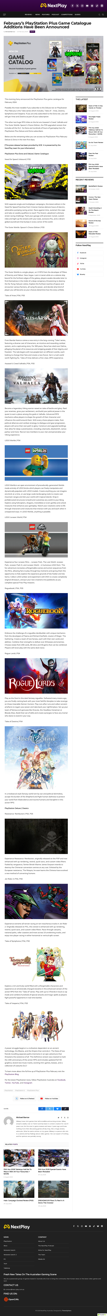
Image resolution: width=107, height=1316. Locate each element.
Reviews (28, 14)
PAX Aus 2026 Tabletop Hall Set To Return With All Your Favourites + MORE (18, 1171)
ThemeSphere (66, 1311)
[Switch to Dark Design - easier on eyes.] (99, 15)
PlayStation (9, 1090)
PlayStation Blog (12, 1074)
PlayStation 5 (20, 1090)
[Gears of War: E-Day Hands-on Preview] (81, 108)
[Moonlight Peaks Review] (81, 119)
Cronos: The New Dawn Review (95, 198)
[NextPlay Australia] (53, 5)
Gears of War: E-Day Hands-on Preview (96, 107)
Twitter (8, 1083)
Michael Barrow (10, 31)
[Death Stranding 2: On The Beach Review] (81, 210)
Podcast (55, 14)
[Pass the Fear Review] (81, 156)
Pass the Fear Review (93, 154)
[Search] (103, 14)
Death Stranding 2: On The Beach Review (95, 210)
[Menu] (4, 14)
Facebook (61, 1080)
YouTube (15, 1083)
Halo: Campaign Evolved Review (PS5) (18, 1201)
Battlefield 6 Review (96, 186)
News (37, 14)
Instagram (28, 1083)
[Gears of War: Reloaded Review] (81, 234)
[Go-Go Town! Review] (81, 145)
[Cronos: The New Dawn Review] (81, 199)
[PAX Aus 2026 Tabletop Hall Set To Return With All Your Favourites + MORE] (19, 1158)
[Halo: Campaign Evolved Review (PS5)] (19, 1189)
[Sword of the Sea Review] (81, 223)
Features (46, 14)
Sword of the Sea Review (95, 222)
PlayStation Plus (33, 1090)
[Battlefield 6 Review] (81, 189)
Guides (77, 14)
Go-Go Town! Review (96, 142)
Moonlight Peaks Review (94, 118)
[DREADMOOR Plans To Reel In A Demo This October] (53, 1189)
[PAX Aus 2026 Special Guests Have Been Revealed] (53, 1158)
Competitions (67, 14)
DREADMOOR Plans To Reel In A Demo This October (51, 1202)
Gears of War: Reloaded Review (95, 233)
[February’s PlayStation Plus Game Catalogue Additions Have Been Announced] (53, 91)
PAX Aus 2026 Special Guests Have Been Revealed (52, 1170)
